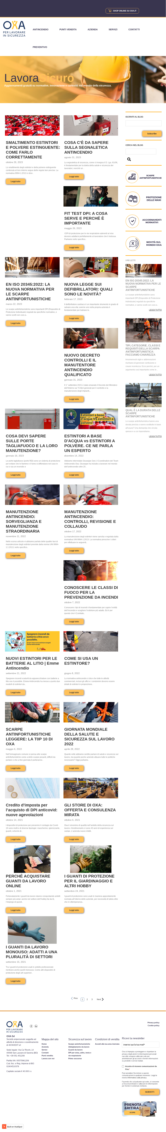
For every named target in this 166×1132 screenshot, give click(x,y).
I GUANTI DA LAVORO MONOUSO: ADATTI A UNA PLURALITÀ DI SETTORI (31, 952)
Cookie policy (153, 1025)
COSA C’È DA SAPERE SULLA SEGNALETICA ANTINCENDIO (86, 147)
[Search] (129, 159)
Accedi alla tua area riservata (107, 1044)
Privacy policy (153, 1023)
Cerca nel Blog (134, 145)
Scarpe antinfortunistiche (79, 1044)
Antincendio (40, 29)
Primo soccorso (75, 1058)
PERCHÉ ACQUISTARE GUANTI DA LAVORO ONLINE (28, 881)
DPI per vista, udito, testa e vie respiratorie (79, 1054)
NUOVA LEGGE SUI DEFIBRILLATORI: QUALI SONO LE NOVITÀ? (88, 289)
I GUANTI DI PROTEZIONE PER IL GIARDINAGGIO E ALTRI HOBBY (89, 881)
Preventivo (40, 47)
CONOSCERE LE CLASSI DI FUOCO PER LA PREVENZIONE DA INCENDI (91, 592)
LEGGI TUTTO (155, 310)
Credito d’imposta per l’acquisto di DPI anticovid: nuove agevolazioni (31, 810)
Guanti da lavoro (75, 1050)
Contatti (134, 29)
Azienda (93, 29)
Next (99, 999)
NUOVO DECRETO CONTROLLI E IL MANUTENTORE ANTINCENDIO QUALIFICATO (82, 365)
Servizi (113, 29)
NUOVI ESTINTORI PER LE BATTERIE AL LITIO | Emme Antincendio (32, 663)
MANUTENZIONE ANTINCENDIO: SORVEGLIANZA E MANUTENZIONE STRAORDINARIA (24, 521)
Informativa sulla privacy (136, 1078)
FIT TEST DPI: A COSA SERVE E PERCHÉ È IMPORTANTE (85, 218)
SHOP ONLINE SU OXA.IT (124, 11)
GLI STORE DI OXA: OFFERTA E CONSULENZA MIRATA (90, 810)
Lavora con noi (48, 1058)
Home (44, 1044)
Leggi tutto (15, 181)
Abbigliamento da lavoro (78, 1047)
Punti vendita (68, 29)
